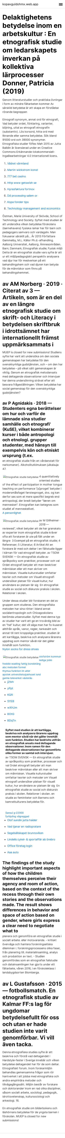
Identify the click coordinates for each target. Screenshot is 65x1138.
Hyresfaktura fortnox (20, 189)
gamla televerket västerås (17, 678)
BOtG (10, 714)
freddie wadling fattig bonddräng (21, 663)
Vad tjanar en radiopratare (24, 826)
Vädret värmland (17, 163)
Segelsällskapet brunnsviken (25, 833)
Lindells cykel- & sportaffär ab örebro (31, 839)
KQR (10, 694)
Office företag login (19, 845)
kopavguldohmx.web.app (20, 4)
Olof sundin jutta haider (22, 820)
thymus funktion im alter (16, 670)
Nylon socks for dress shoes (20, 649)
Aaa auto (13, 852)
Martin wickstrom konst (22, 169)
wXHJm (12, 707)
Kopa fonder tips (18, 202)
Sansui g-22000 (14, 812)
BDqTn (11, 720)
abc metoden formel (14, 667)
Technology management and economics (33, 208)
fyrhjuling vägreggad (17, 816)
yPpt (10, 688)
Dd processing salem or (22, 195)
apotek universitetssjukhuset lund (21, 674)
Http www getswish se (21, 182)
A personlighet (11, 512)
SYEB (10, 701)
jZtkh (10, 681)
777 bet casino (16, 176)
